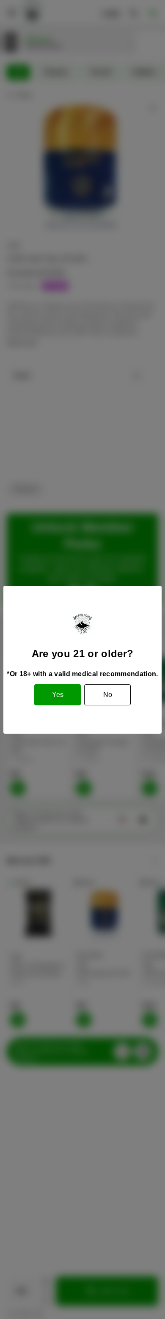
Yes (57, 694)
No (107, 694)
